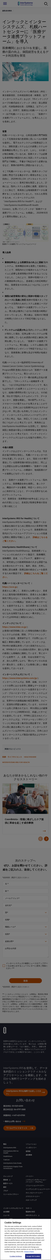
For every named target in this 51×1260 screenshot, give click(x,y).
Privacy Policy (29, 1251)
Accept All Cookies (33, 1256)
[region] (25, 1239)
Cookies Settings (16, 1256)
